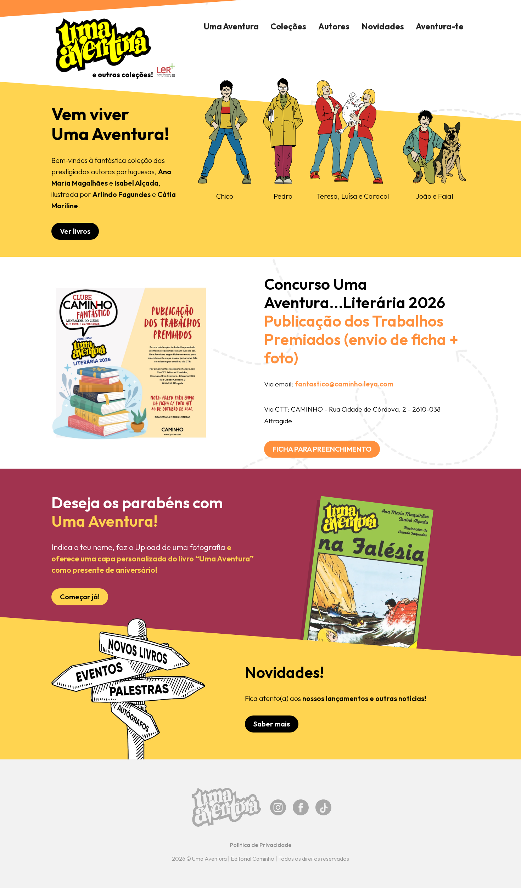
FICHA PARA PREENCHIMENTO (322, 449)
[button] (288, 26)
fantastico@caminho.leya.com (344, 384)
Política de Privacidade (261, 844)
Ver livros (75, 231)
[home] (103, 48)
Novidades (383, 26)
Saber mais (271, 723)
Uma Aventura (231, 26)
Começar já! (80, 596)
